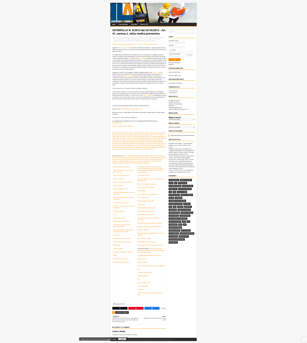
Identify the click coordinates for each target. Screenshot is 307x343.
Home (113, 24)
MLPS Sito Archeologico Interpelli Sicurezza (150, 226)
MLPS (184, 221)
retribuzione (173, 224)
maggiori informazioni (111, 339)
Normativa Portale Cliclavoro (121, 175)
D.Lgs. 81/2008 (142, 58)
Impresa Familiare (174, 212)
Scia (185, 224)
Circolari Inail (141, 204)
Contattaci (144, 24)
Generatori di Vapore (184, 209)
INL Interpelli (150, 211)
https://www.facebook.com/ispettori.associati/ (182, 135)
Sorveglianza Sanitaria (118, 40)
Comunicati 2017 (173, 92)
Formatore (188, 206)
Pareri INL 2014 (147, 252)
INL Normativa (142, 211)
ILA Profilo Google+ (129, 159)
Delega (171, 198)
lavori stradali (173, 215)
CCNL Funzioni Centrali (144, 175)
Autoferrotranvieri (175, 186)
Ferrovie (180, 206)
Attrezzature (182, 183)
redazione (128, 37)
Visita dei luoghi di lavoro (176, 239)
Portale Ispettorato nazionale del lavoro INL (150, 245)
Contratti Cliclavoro (118, 178)
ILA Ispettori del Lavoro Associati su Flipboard (136, 163)
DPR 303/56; (187, 203)
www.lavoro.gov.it (117, 122)
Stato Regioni (173, 236)
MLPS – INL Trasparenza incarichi (147, 184)
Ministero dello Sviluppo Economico (123, 252)
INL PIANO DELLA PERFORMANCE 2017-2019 (149, 255)
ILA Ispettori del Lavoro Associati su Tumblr (136, 161)
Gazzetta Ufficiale (118, 185)
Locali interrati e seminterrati (178, 218)
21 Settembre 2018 (118, 37)
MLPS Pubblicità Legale (144, 238)
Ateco (171, 183)
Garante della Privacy (119, 218)
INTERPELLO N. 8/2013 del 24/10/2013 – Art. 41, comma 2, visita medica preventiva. (135, 44)
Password (171, 45)
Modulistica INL (142, 259)
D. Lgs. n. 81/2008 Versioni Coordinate (122, 126)
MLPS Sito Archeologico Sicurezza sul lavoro (150, 223)
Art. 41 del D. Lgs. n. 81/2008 (153, 37)
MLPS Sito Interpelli (143, 230)
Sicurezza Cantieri (174, 230)
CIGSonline (141, 289)
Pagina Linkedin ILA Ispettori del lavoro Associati (135, 157)
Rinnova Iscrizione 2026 (175, 75)
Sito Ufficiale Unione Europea (121, 221)
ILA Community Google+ (142, 159)
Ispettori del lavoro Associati (121, 167)
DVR (170, 206)
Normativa (141, 219)
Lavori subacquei (185, 215)
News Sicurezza (156, 39)
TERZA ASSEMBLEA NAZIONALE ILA (178, 109)
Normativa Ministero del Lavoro (146, 208)
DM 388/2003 (178, 198)
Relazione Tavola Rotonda (175, 104)
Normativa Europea (118, 211)
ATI (176, 183)
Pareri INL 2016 (156, 250)
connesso (121, 334)
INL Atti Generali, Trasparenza (146, 187)
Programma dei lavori (174, 102)
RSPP (180, 224)
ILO (138, 279)
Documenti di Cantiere (175, 203)
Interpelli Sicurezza (122, 312)
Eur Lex (115, 214)
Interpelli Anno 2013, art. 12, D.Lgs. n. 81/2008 (140, 39)
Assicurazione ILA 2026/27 (175, 83)
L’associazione (123, 24)
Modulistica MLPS (142, 262)
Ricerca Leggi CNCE (143, 286)
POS (188, 221)
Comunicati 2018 (173, 91)
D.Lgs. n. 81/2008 (125, 47)
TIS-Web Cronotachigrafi (144, 272)
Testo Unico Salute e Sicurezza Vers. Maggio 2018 (151, 265)
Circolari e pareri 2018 (155, 248)
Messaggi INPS (142, 201)
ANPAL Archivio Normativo (120, 258)
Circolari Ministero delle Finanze (122, 242)
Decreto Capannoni (186, 195)
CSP (174, 192)
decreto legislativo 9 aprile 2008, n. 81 (130, 109)
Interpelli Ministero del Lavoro (146, 214)
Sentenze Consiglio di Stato (121, 202)
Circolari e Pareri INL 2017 (145, 250)
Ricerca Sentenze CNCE (144, 282)
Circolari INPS (150, 201)
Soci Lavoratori (173, 233)
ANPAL (115, 255)
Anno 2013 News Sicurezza (139, 37)
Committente (173, 189)
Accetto (122, 339)
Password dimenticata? (175, 62)
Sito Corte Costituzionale (120, 189)
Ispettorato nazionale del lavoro (122, 182)
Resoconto (171, 105)
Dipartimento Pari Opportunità (146, 242)
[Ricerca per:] (181, 31)
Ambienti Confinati (186, 180)
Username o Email (173, 40)
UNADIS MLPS (117, 245)
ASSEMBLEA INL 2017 (174, 100)
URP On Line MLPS (118, 248)
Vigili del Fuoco (183, 236)
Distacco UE (116, 235)
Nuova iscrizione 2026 (174, 72)
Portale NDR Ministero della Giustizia (148, 194)
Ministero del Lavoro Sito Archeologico (148, 218)
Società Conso (186, 230)
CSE (170, 192)
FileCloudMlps (141, 191)
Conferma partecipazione (175, 107)
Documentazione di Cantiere (177, 200)
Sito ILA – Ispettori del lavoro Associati (133, 156)
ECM (175, 206)
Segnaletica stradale (175, 227)
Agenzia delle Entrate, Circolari (122, 238)
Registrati (171, 64)
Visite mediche (150, 40)
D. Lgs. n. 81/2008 (181, 192)
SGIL (139, 269)
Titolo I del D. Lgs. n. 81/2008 (131, 40)
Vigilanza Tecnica (142, 40)
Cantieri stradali (187, 186)
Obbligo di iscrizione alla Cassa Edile (178, 149)
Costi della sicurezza (185, 189)
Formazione (172, 209)
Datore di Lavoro (174, 195)
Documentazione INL (143, 197)
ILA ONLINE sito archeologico (121, 262)
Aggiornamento (173, 180)
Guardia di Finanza (143, 276)
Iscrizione (134, 24)
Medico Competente (174, 221)
